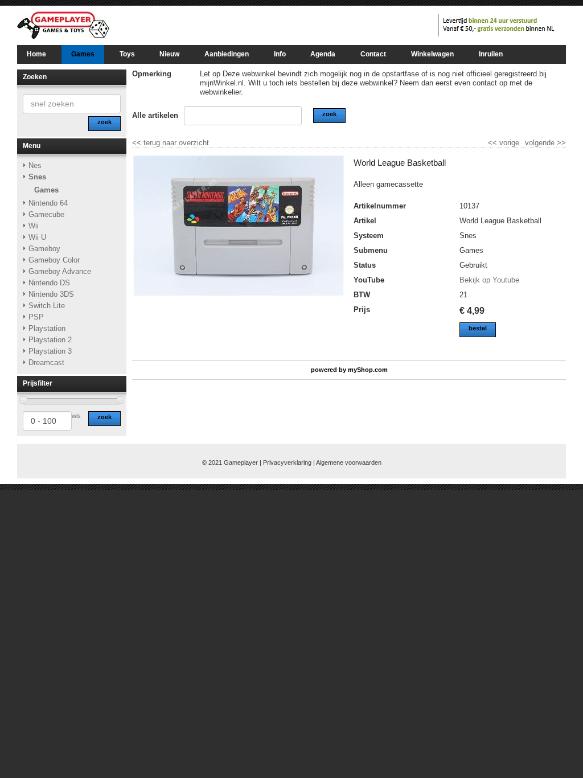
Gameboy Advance (59, 271)
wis (76, 415)
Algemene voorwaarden (348, 462)
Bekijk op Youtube (489, 280)
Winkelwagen (432, 54)
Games (83, 54)
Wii (33, 226)
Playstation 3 (50, 351)
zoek (104, 416)
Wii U (37, 237)
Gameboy (44, 248)
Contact (373, 54)
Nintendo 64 (48, 203)
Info (280, 54)
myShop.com (368, 369)
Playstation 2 (50, 339)
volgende (545, 142)
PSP (36, 317)
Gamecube (46, 214)
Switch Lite (46, 305)
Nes (35, 165)
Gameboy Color (54, 260)
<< (493, 142)
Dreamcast (46, 362)
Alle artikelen (155, 115)
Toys (127, 54)
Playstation (46, 328)
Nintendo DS (49, 283)
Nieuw (169, 54)
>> (560, 142)
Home (36, 54)
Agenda (322, 54)
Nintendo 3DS (51, 294)
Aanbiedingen (226, 54)
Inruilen (491, 54)
